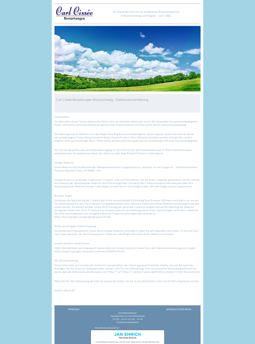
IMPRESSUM (73, 309)
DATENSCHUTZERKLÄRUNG (178, 309)
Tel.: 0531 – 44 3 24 (120, 319)
